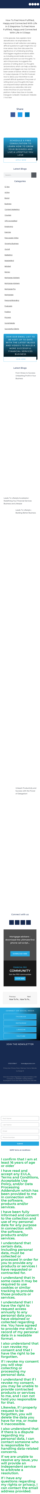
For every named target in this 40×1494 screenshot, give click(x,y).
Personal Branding (12, 300)
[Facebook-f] (11, 922)
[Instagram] (32, 4)
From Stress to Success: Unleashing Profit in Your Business (25, 376)
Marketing (8, 255)
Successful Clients (12, 329)
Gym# (7, 249)
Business (8, 204)
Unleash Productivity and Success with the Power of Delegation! (25, 791)
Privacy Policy (15, 1068)
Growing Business (12, 243)
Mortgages (9, 295)
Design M (21, 1071)
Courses (8, 215)
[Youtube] (38, 4)
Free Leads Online (11, 238)
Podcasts (8, 306)
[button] (19, 4)
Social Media (10, 323)
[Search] (33, 175)
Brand (7, 198)
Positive (8, 312)
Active (7, 192)
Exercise (8, 232)
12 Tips (7, 187)
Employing (9, 226)
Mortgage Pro (10, 289)
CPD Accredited (11, 221)
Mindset (8, 266)
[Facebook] (30, 4)
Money (7, 272)
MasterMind (9, 260)
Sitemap (23, 1068)
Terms (29, 1068)
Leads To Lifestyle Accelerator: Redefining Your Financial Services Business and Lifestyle (18, 501)
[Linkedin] (35, 4)
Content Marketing (12, 209)
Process (8, 317)
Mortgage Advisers (12, 278)
